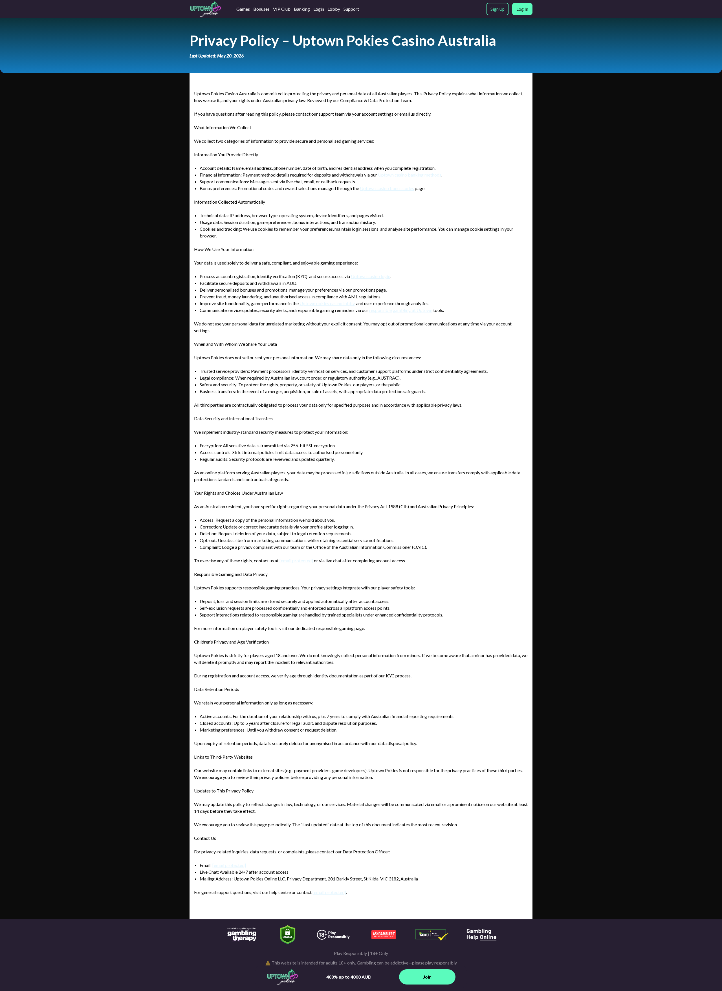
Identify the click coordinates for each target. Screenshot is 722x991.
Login (318, 9)
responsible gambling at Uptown (400, 310)
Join (427, 976)
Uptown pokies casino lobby (327, 303)
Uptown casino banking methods (409, 174)
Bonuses (261, 9)
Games (243, 9)
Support (351, 9)
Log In (522, 9)
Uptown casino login (370, 276)
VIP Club (281, 9)
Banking (302, 9)
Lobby (333, 9)
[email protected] (296, 560)
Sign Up (497, 9)
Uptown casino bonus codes (387, 188)
